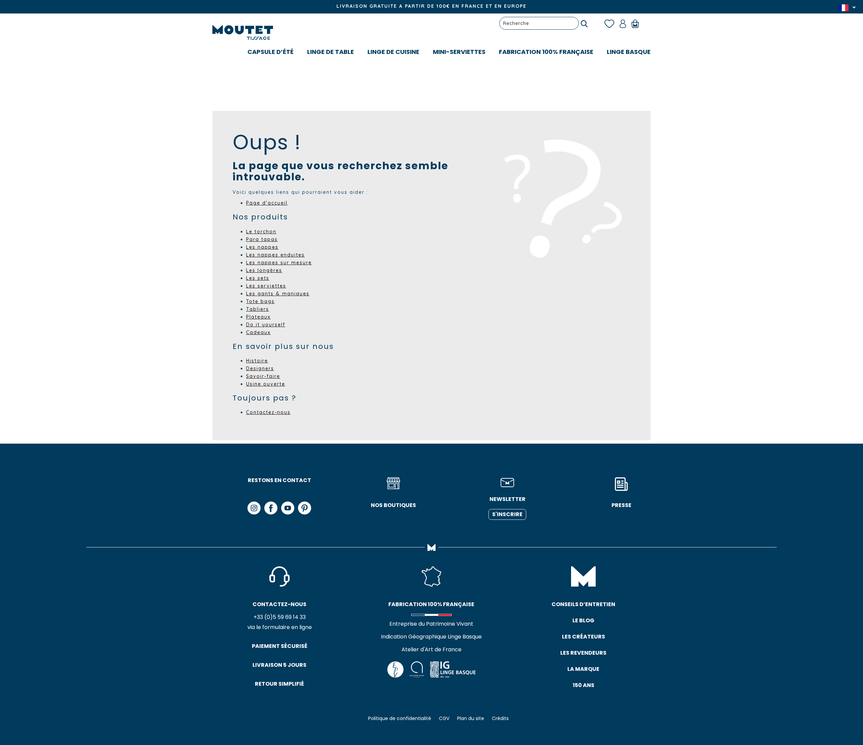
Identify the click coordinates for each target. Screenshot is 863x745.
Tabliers (257, 309)
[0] (638, 23)
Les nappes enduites (275, 255)
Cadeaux (258, 332)
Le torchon (261, 232)
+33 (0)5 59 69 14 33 (280, 617)
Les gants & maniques (277, 294)
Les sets (257, 278)
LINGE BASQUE (629, 52)
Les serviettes (266, 286)
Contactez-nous (268, 412)
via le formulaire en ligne (279, 627)
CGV (444, 718)
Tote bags (260, 301)
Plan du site (470, 718)
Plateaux (258, 317)
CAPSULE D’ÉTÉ (270, 52)
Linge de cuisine (393, 52)
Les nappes (262, 247)
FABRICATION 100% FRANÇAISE (546, 52)
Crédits (500, 718)
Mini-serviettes (459, 52)
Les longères (264, 270)
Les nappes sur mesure (279, 263)
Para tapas (262, 239)
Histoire (257, 361)
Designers (260, 368)
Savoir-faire (263, 376)
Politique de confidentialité (399, 718)
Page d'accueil (267, 203)
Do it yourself (265, 325)
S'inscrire (507, 514)
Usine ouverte (265, 384)
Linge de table (330, 52)
